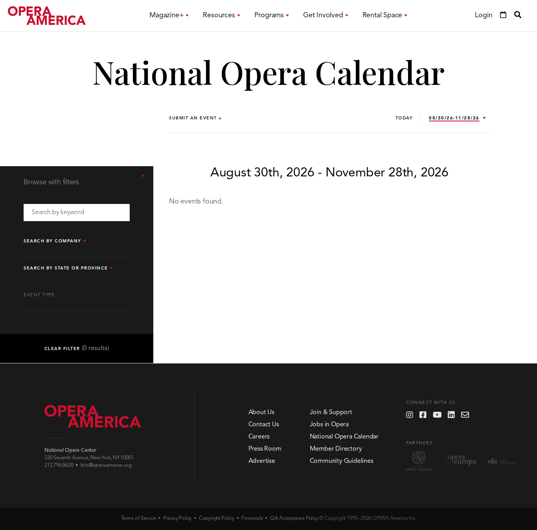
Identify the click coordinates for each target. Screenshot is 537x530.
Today (404, 118)
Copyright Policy (216, 518)
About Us (261, 412)
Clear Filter (76, 348)
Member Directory (336, 449)
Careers (259, 437)
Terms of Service (138, 518)
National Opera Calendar (344, 437)
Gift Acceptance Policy (294, 518)
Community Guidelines (341, 461)
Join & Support (331, 412)
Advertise (261, 461)
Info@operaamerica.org (106, 465)
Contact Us (263, 425)
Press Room (264, 449)
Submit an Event (193, 118)
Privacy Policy (177, 518)
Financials (252, 518)
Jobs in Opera (329, 425)
